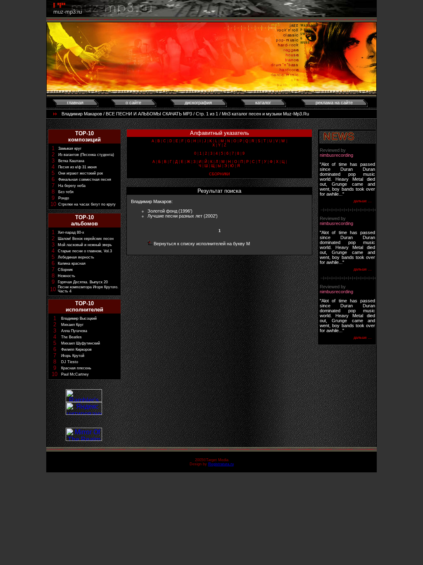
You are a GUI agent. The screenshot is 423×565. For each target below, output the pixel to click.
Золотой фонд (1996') (169, 210)
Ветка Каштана (71, 161)
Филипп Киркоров (76, 349)
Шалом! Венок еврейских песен (86, 239)
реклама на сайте (334, 102)
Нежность (66, 276)
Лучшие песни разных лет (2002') (182, 215)
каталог (263, 102)
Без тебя (66, 192)
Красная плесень (76, 368)
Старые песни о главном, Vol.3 (85, 251)
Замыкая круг (69, 148)
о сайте (133, 102)
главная (75, 102)
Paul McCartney (75, 374)
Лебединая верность (76, 257)
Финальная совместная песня (84, 179)
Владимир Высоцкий (79, 318)
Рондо (63, 198)
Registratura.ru (221, 464)
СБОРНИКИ (219, 174)
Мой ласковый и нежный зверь (85, 245)
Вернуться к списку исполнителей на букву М (202, 243)
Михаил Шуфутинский (80, 343)
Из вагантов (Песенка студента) (86, 155)
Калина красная (72, 263)
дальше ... (363, 201)
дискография (198, 102)
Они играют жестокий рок (80, 173)
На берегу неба (72, 186)
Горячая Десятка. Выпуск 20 (83, 282)
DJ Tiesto (69, 362)
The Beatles (71, 337)
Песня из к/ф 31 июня (77, 167)
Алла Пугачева (74, 331)
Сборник (65, 270)
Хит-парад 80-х (71, 232)
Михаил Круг (72, 325)
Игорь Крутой (72, 356)
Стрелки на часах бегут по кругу (87, 204)
